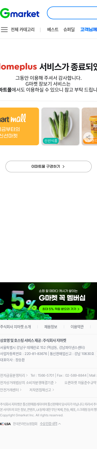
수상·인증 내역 (48, 424)
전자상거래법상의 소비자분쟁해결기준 (27, 382)
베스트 (52, 29)
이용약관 (77, 326)
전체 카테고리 (22, 29)
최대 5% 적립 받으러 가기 (48, 301)
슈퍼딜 (69, 29)
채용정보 (50, 326)
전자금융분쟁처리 (12, 375)
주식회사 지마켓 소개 (15, 326)
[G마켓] (19, 13)
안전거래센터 (9, 390)
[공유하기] (88, 137)
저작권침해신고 (40, 390)
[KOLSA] (6, 424)
